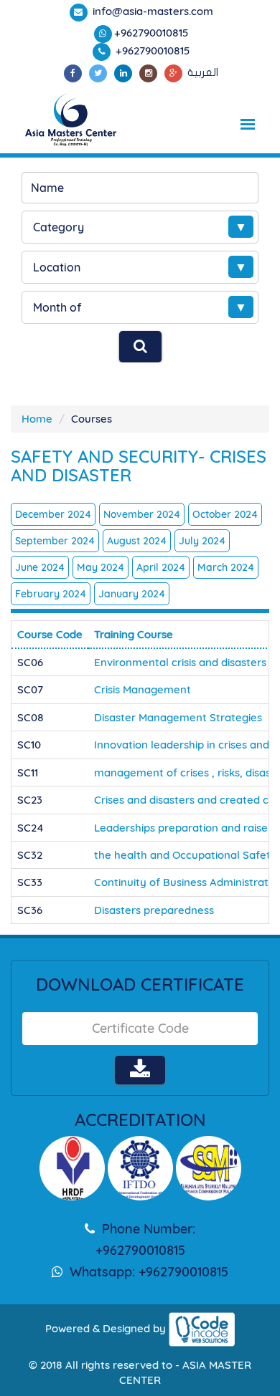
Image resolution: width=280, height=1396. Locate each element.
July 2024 (202, 540)
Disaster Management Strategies (178, 717)
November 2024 (141, 514)
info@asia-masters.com (151, 11)
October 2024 (225, 514)
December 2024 (53, 514)
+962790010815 (151, 32)
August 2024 (137, 540)
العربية (202, 72)
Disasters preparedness (154, 910)
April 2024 (160, 567)
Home (37, 418)
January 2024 (131, 593)
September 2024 (55, 540)
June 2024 (40, 567)
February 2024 (50, 593)
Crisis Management (142, 689)
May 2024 (100, 567)
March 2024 (225, 567)
